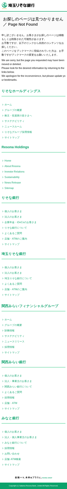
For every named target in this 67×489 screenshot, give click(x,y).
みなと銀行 (10, 418)
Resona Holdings (15, 147)
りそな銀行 (10, 198)
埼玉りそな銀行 (14, 254)
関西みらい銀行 (14, 362)
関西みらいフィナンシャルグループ (30, 306)
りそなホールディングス (21, 91)
